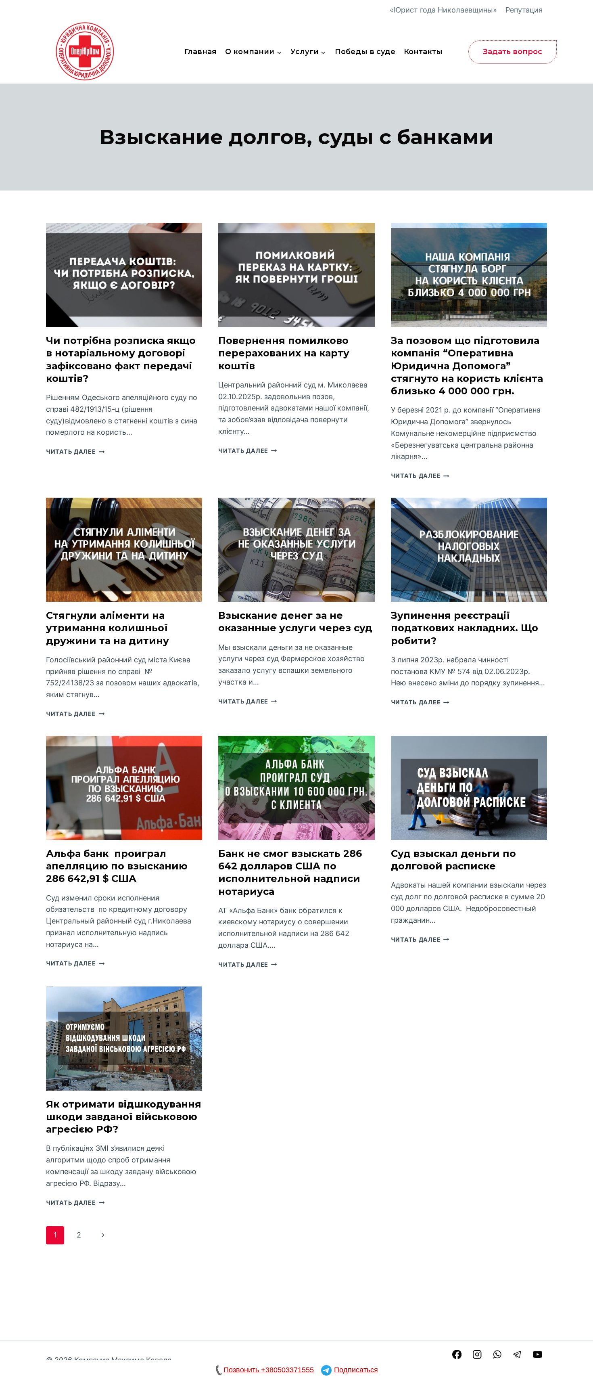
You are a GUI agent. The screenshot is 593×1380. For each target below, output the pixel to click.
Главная (200, 51)
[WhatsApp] (497, 1354)
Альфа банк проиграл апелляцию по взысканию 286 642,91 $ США (117, 866)
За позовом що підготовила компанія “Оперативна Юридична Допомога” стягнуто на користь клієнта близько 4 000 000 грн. (467, 366)
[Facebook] (456, 1354)
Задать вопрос (512, 51)
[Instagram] (477, 1354)
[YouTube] (537, 1354)
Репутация (524, 10)
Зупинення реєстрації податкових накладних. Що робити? (464, 627)
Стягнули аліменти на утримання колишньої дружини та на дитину (107, 627)
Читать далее (75, 451)
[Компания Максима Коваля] (86, 52)
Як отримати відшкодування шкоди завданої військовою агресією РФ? (123, 1116)
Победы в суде (365, 51)
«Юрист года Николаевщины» (443, 10)
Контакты (423, 51)
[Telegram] (517, 1354)
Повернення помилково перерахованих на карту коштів (283, 353)
